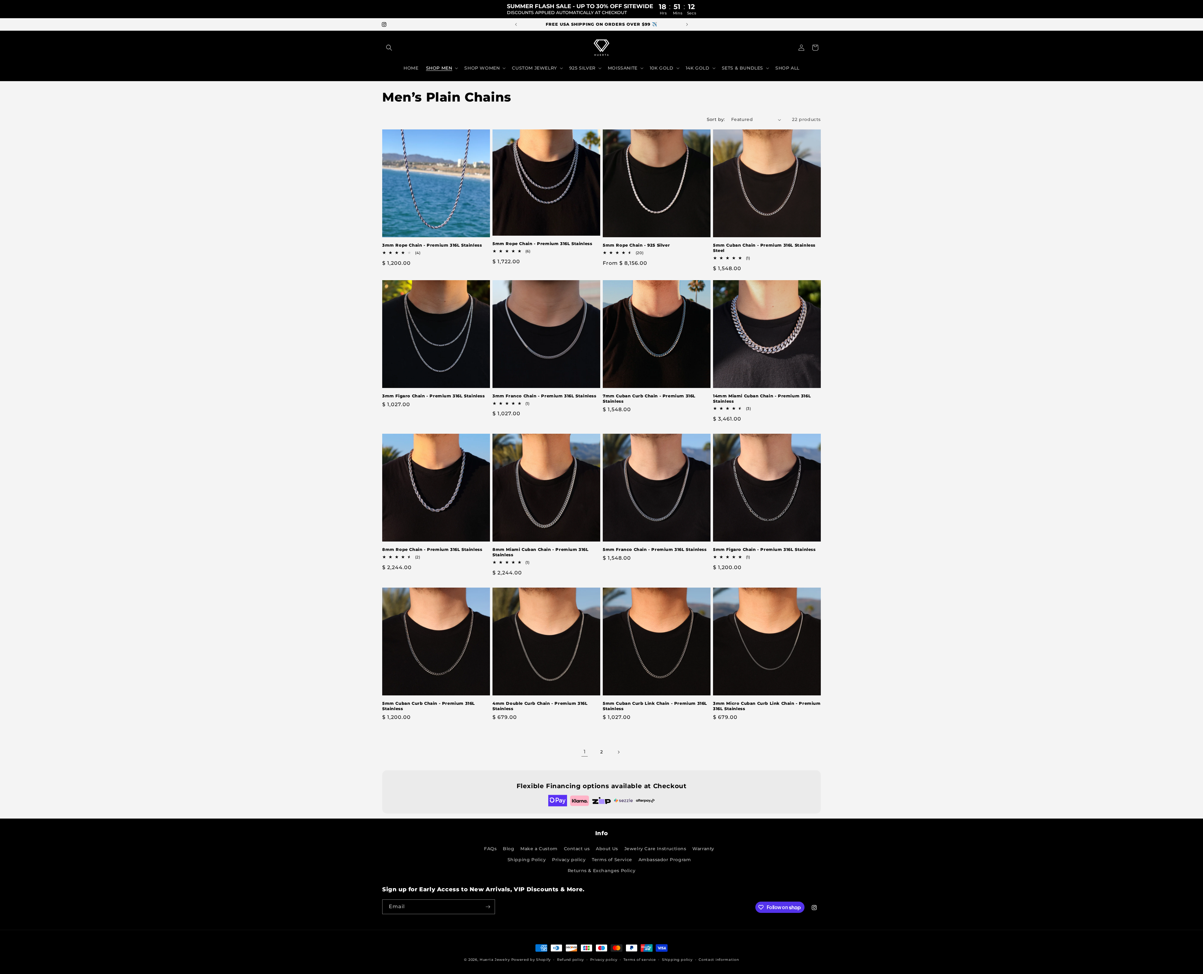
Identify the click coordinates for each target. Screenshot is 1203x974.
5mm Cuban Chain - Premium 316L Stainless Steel (764, 248)
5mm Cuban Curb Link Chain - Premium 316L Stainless (655, 706)
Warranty (703, 848)
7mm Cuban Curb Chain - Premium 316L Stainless (649, 398)
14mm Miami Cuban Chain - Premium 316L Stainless (762, 398)
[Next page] (618, 752)
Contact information (719, 959)
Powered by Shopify (531, 959)
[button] (389, 48)
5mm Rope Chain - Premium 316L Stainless (542, 243)
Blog (508, 848)
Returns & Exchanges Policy (602, 870)
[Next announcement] (687, 24)
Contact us (577, 848)
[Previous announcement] (516, 24)
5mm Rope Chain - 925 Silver (636, 245)
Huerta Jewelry (495, 959)
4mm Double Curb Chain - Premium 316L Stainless (540, 706)
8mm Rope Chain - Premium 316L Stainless (432, 549)
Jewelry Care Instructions (655, 848)
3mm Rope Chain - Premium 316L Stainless (432, 245)
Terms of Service (612, 859)
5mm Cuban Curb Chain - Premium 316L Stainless (428, 706)
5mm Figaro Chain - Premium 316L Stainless (764, 549)
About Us (607, 848)
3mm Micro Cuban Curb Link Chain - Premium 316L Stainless (767, 706)
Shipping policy (677, 959)
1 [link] (585, 752)
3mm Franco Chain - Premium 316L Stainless (544, 395)
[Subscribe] (488, 906)
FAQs (490, 848)
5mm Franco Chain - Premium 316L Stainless (655, 549)
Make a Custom (539, 848)
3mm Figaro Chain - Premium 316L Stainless (433, 395)
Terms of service (639, 959)
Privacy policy (569, 859)
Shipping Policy (527, 859)
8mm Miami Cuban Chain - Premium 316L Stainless (540, 552)
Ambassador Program (664, 859)
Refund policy (570, 959)
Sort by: (716, 119)
